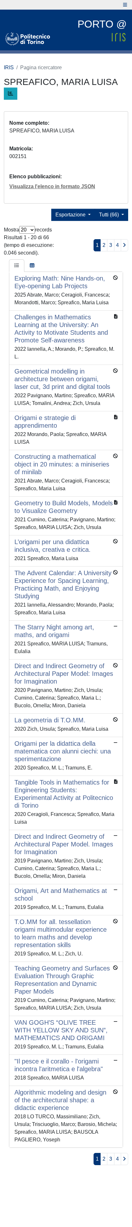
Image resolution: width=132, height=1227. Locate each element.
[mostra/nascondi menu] (125, 5)
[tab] (16, 265)
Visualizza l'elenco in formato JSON (52, 186)
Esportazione (71, 214)
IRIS (9, 67)
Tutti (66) (109, 214)
